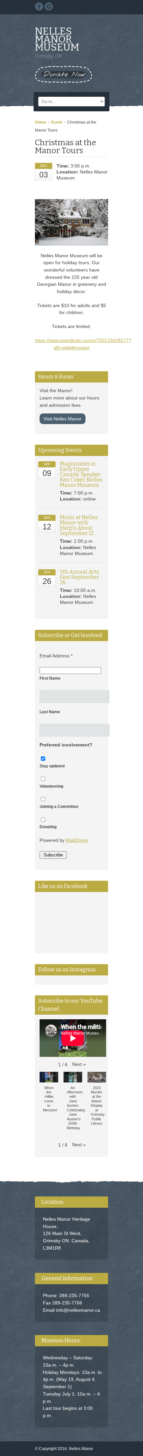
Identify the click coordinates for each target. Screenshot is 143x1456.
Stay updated (52, 766)
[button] (79, 1064)
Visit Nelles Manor (62, 418)
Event (56, 122)
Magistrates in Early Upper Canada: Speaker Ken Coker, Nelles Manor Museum (81, 474)
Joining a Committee (59, 806)
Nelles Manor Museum (57, 39)
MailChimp (77, 840)
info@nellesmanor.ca (78, 1310)
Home (40, 122)
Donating (48, 827)
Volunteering (51, 786)
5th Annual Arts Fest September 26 (79, 577)
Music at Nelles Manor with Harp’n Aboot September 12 (79, 525)
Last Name (50, 712)
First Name (50, 678)
